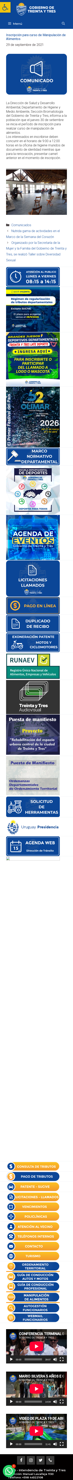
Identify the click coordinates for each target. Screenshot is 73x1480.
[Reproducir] (11, 1359)
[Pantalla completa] (62, 1359)
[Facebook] (21, 1460)
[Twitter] (40, 1460)
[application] (36, 1346)
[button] (5, 7)
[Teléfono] (50, 1460)
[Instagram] (31, 1460)
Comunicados (21, 225)
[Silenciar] (55, 1359)
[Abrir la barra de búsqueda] (63, 23)
